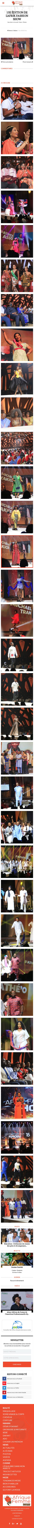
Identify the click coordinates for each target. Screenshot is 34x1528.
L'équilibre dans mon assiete (14, 1467)
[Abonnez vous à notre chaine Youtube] (21, 1524)
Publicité (17, 1516)
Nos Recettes (10, 1474)
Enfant (7, 1435)
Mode (5, 1477)
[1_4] (17, 207)
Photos (7, 1454)
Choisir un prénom (13, 1442)
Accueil (16, 22)
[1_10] (17, 689)
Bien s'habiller (10, 1484)
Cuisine (6, 1463)
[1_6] (17, 276)
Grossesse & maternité (15, 1429)
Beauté (6, 1408)
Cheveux (7, 1417)
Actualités (8, 1448)
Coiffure (7, 1420)
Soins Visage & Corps (13, 1414)
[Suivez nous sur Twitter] (17, 1524)
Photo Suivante (27, 62)
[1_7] (17, 310)
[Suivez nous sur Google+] (13, 1524)
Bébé (5, 1432)
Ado (5, 1439)
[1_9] (17, 655)
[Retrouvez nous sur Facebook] (9, 1524)
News (20, 22)
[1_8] (17, 344)
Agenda (7, 1460)
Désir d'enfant (10, 1426)
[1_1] (17, 103)
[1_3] (17, 172)
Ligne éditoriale (17, 1513)
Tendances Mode (12, 1480)
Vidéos (6, 1457)
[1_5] (17, 241)
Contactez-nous (17, 1518)
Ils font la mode (11, 1490)
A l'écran (7, 1451)
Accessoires (9, 1487)
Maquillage (9, 1411)
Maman (6, 1423)
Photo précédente (7, 62)
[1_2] (17, 138)
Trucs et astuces (12, 1471)
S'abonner (17, 1364)
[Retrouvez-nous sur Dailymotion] (24, 1524)
